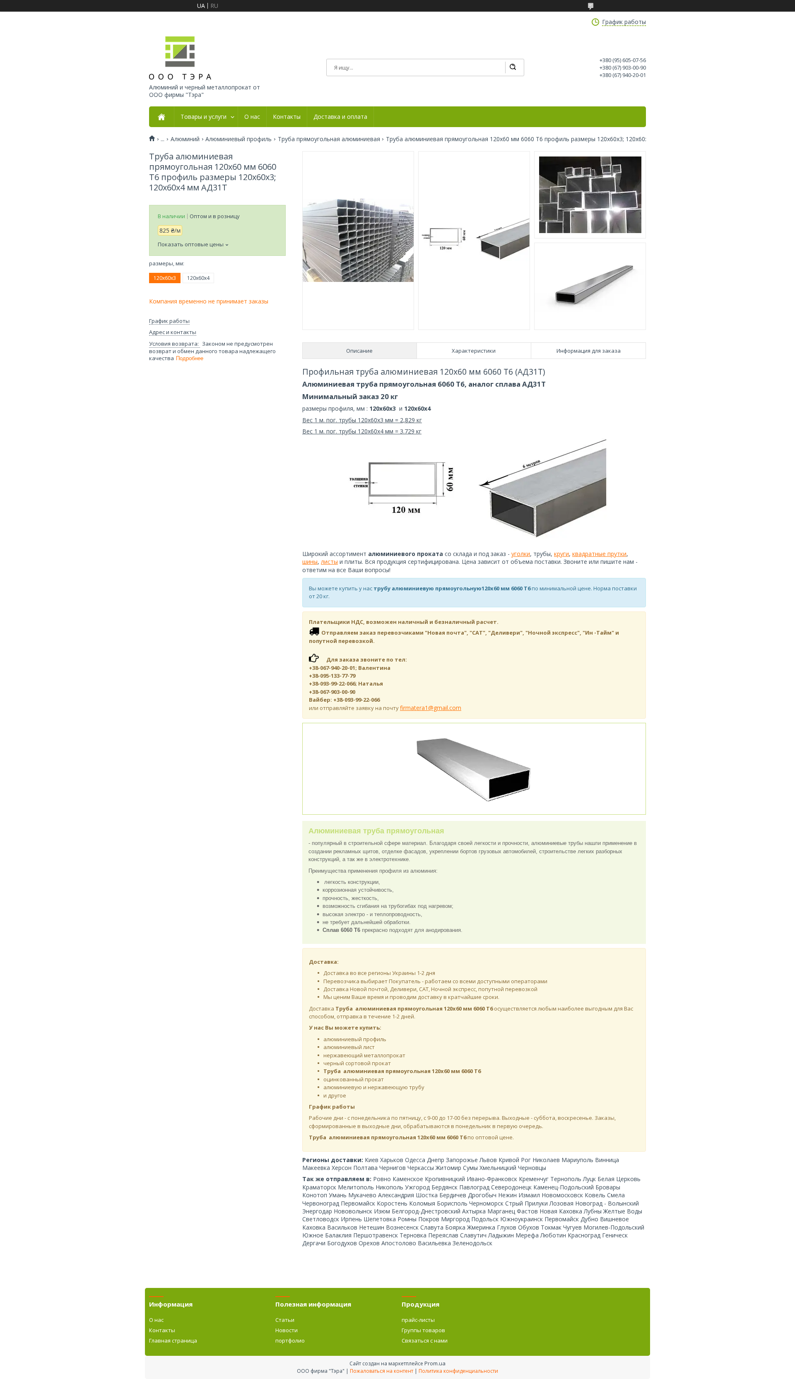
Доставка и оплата (340, 116)
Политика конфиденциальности (458, 1370)
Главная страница (173, 1340)
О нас (252, 116)
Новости (286, 1330)
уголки (520, 554)
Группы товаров (423, 1330)
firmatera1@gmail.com (430, 708)
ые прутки (612, 554)
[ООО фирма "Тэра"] (180, 57)
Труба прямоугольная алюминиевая (329, 139)
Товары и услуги (203, 116)
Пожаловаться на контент (381, 1370)
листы (329, 562)
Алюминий (185, 139)
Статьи (284, 1320)
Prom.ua (435, 1363)
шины (310, 562)
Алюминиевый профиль (238, 139)
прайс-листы (418, 1320)
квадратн (585, 554)
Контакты (287, 116)
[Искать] (512, 67)
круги (561, 554)
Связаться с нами (425, 1340)
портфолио (290, 1340)
